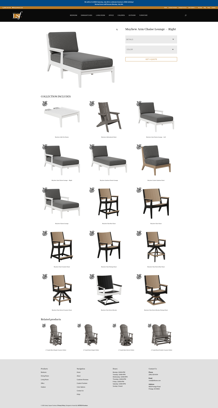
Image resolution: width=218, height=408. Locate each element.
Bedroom (73, 15)
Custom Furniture (173, 7)
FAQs (208, 7)
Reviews (200, 7)
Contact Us (80, 390)
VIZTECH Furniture (83, 405)
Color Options (191, 7)
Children (121, 15)
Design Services (183, 7)
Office (111, 15)
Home (78, 372)
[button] (117, 29)
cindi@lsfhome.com (155, 380)
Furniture (143, 15)
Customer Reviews (82, 379)
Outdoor (132, 15)
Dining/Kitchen (86, 15)
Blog (205, 7)
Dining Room (45, 376)
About (165, 7)
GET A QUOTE (151, 59)
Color (130, 49)
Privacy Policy (61, 405)
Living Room (100, 15)
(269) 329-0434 (153, 374)
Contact (213, 7)
